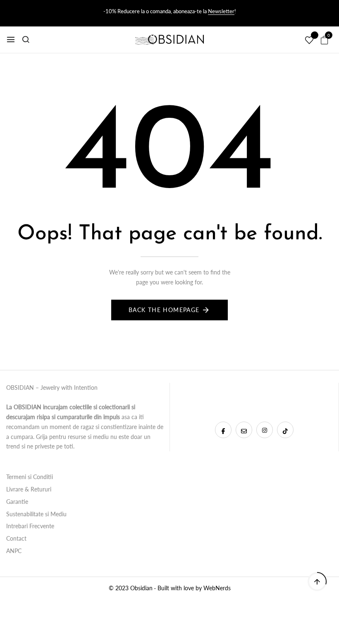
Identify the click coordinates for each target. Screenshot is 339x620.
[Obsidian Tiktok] (285, 430)
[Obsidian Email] (244, 430)
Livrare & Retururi (28, 489)
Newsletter (221, 11)
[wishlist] (309, 40)
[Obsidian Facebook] (223, 430)
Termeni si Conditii (29, 476)
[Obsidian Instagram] (264, 430)
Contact (16, 538)
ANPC (13, 550)
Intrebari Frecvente (30, 525)
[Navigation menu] (10, 40)
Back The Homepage (164, 309)
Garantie (17, 501)
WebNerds (217, 587)
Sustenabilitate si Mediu (36, 513)
